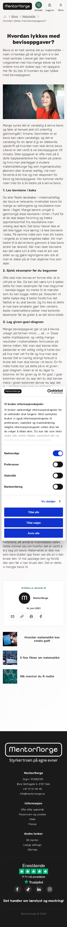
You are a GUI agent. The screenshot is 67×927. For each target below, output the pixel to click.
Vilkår (32, 819)
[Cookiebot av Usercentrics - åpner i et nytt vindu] (48, 391)
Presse (32, 824)
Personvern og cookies (32, 814)
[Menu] (60, 5)
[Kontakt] (38, 5)
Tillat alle (33, 512)
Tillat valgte (33, 522)
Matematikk (29, 16)
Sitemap (32, 849)
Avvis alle (33, 533)
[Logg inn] (49, 5)
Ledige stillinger (32, 845)
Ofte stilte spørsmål (32, 809)
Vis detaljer (48, 501)
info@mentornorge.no (32, 793)
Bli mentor (32, 840)
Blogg (14, 16)
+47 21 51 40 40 (32, 788)
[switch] (58, 464)
